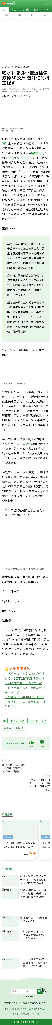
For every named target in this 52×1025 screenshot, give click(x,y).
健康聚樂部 (22, 1009)
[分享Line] (19, 15)
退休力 (15, 1014)
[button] (48, 9)
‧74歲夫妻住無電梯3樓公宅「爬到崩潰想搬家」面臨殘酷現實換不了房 (25, 687)
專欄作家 (36, 1014)
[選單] (48, 3)
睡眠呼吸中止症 (18, 158)
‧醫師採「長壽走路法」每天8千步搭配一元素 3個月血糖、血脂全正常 (25, 702)
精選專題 (33, 1009)
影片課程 (8, 837)
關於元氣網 (9, 1009)
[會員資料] (44, 3)
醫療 (36, 9)
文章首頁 (25, 1014)
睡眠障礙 (37, 153)
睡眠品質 (19, 727)
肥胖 (5, 143)
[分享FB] (6, 15)
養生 (13, 9)
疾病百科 (44, 1009)
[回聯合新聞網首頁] (4, 4)
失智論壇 (24, 9)
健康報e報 (27, 996)
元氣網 (10, 66)
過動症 (26, 444)
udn (4, 66)
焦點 (4, 9)
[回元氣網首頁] (11, 3)
